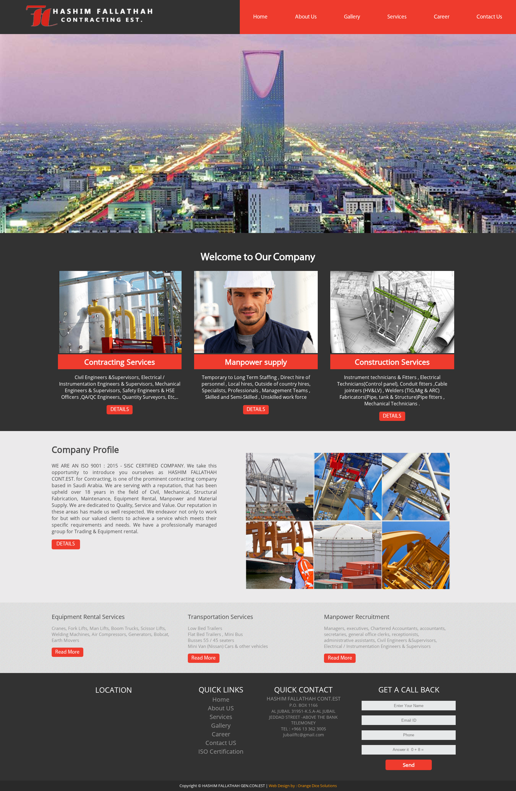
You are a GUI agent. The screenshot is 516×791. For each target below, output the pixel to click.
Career (441, 17)
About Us (306, 17)
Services (397, 17)
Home (260, 17)
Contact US (220, 743)
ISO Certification (220, 751)
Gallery (352, 17)
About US (221, 708)
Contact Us (489, 17)
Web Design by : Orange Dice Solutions (302, 785)
